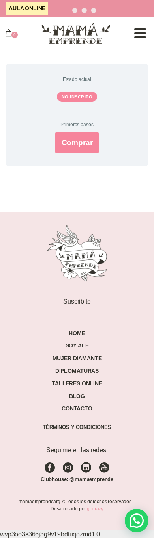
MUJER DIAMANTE (77, 358)
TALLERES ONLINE (77, 383)
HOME (77, 333)
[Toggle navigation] (140, 33)
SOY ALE (77, 345)
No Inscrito (77, 96)
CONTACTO (77, 408)
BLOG (77, 396)
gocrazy (95, 509)
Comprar (77, 142)
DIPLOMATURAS (77, 371)
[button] (136, 520)
